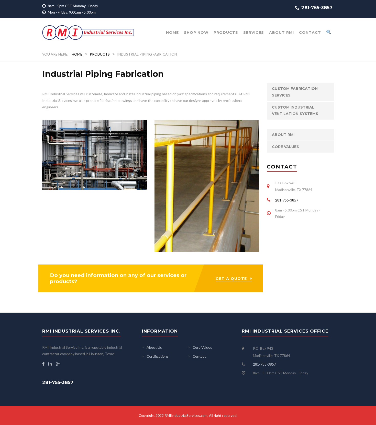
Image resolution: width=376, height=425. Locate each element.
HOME (172, 32)
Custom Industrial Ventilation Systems (295, 110)
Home (77, 54)
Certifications (158, 356)
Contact (310, 32)
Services (253, 32)
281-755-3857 (286, 200)
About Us (154, 347)
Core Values (285, 146)
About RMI (281, 32)
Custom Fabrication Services (295, 91)
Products (226, 32)
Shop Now (196, 32)
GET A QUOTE (231, 278)
